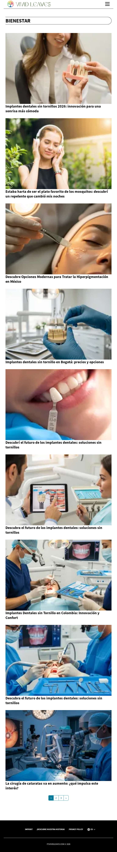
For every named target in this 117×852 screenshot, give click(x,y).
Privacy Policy (76, 829)
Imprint (29, 829)
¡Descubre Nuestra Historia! (51, 829)
